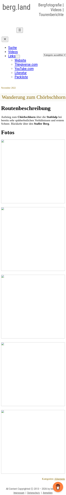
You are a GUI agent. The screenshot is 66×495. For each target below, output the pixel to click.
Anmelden (48, 492)
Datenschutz (33, 492)
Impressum (18, 492)
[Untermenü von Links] (17, 56)
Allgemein (59, 479)
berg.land (16, 7)
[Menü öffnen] (19, 30)
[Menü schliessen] (5, 39)
